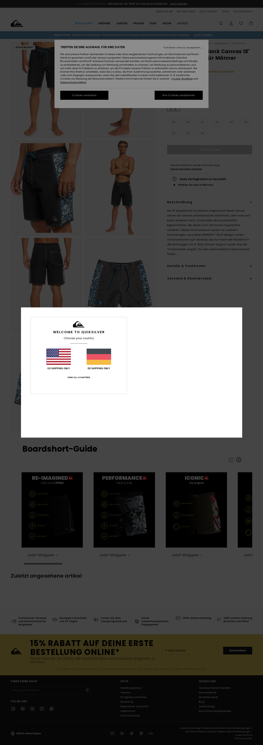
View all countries (78, 377)
